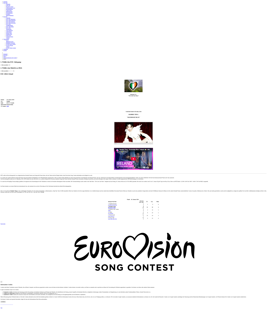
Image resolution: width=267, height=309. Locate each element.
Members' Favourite (10, 43)
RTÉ (8, 106)
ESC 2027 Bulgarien (10, 19)
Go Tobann (110, 213)
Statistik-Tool (9, 34)
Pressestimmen (9, 13)
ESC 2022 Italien (10, 26)
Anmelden (5, 49)
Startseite (5, 1)
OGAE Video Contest (11, 48)
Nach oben (3, 223)
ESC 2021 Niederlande (8, 28)
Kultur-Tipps (9, 33)
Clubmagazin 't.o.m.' (10, 8)
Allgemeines (9, 31)
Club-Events (9, 10)
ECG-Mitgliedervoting (9, 41)
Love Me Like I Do (112, 218)
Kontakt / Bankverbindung (9, 15)
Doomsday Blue (112, 207)
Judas (109, 210)
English (5, 50)
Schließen (3, 301)
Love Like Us (111, 216)
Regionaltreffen (9, 9)
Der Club (5, 3)
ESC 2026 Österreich (11, 20)
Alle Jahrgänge (9, 30)
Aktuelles (8, 4)
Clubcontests (6, 39)
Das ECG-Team (9, 6)
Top (1, 307)
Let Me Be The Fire (112, 205)
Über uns (8, 5)
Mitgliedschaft (9, 11)
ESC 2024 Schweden (11, 23)
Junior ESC (8, 35)
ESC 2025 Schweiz (10, 21)
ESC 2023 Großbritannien (9, 25)
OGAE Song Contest (11, 44)
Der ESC (5, 16)
